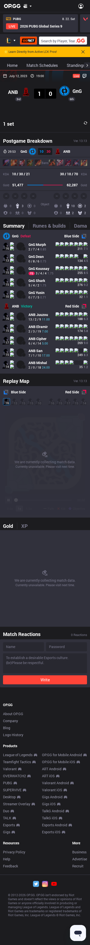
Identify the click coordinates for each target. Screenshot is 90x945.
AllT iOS (48, 775)
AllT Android (52, 768)
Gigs (6, 832)
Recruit (78, 866)
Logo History (13, 734)
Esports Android (54, 825)
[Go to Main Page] (12, 6)
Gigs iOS (49, 804)
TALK (7, 818)
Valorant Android (55, 782)
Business (79, 852)
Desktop (9, 797)
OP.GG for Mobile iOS (58, 761)
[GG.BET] (28, 41)
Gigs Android (52, 797)
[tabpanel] (45, 301)
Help (6, 859)
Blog (6, 727)
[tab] (15, 225)
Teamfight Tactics (17, 761)
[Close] (83, 52)
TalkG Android (53, 811)
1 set (8, 123)
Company (10, 720)
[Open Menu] (81, 6)
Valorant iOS (52, 789)
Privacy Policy (14, 852)
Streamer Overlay (16, 804)
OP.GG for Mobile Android (62, 754)
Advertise (79, 859)
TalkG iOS (50, 818)
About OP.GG (13, 713)
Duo (6, 811)
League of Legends (17, 754)
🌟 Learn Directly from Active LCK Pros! (30, 52)
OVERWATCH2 (14, 775)
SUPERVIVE (12, 789)
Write (45, 679)
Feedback (10, 866)
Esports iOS (51, 832)
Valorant (10, 768)
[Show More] (27, 6)
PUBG (7, 782)
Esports (9, 825)
